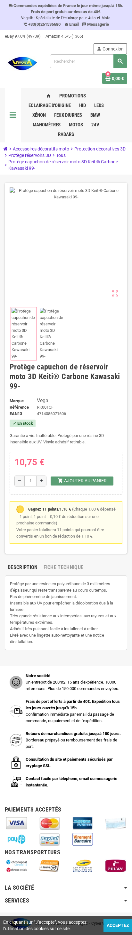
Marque (17, 400)
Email (71, 24)
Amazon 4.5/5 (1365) (64, 36)
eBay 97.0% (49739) (23, 36)
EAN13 (16, 413)
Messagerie (95, 24)
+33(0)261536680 (42, 24)
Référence (19, 407)
